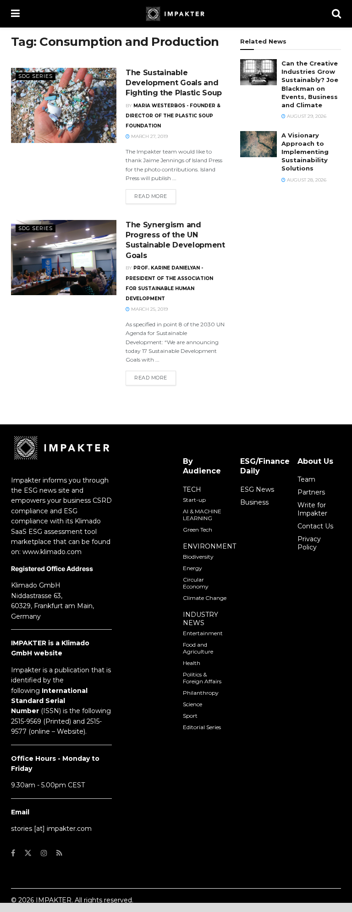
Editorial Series (202, 727)
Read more (155, 195)
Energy (192, 568)
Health (191, 662)
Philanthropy (201, 692)
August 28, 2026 (306, 180)
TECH (192, 489)
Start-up (194, 499)
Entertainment (203, 633)
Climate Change (204, 597)
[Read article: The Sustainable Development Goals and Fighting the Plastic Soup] (63, 105)
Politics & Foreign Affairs (202, 678)
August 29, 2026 (306, 116)
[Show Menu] (15, 13)
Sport (190, 715)
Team (306, 479)
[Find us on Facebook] (13, 853)
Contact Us (315, 526)
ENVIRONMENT (209, 546)
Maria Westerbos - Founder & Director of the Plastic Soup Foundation (173, 116)
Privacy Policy (309, 543)
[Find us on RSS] (59, 853)
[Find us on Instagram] (44, 853)
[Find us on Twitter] (28, 853)
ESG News (257, 489)
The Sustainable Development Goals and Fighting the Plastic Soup (174, 83)
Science (192, 704)
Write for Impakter (312, 509)
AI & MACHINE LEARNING (202, 515)
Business (254, 502)
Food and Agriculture (198, 648)
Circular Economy (196, 583)
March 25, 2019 (149, 309)
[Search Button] (336, 13)
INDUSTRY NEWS (200, 618)
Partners (311, 492)
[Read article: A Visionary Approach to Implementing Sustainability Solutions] (258, 144)
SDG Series (35, 76)
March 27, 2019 (149, 136)
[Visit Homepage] (176, 14)
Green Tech (197, 529)
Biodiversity (198, 556)
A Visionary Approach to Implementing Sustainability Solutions (305, 152)
